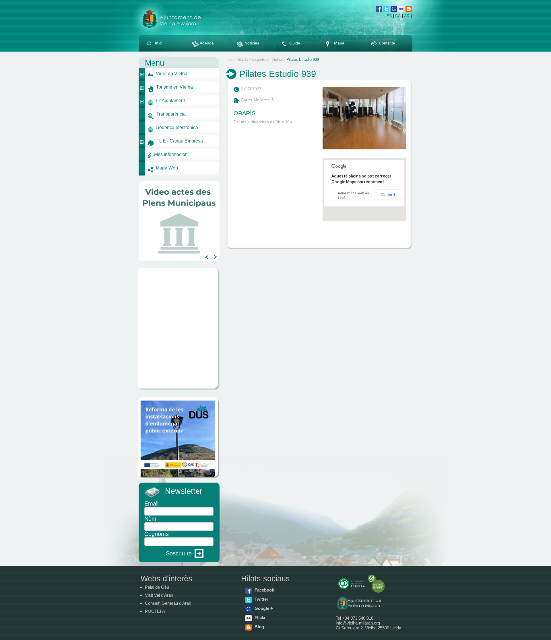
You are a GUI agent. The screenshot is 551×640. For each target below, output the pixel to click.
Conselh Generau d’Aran (168, 603)
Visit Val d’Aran (159, 595)
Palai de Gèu (157, 587)
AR (407, 15)
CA (398, 15)
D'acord (388, 194)
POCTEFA (155, 611)
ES (389, 15)
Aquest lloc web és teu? (353, 195)
